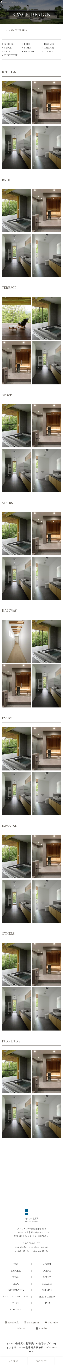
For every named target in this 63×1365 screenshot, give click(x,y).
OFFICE (47, 1270)
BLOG (16, 1283)
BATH (27, 43)
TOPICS (47, 1277)
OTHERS (48, 51)
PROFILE (16, 1270)
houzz (23, 1328)
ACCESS (13, 1361)
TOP (16, 1264)
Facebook (13, 1322)
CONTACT (41, 1361)
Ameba (43, 1328)
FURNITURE (10, 55)
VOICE (15, 1303)
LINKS (47, 1303)
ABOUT (47, 1264)
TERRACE (49, 43)
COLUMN (47, 1283)
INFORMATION (16, 1290)
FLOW (15, 1277)
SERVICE (47, 1290)
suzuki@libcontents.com (31, 1246)
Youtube (53, 1322)
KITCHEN (9, 43)
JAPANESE (29, 51)
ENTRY (8, 51)
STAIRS (28, 47)
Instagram (33, 1322)
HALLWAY (49, 47)
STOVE (7, 47)
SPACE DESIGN (47, 1296)
